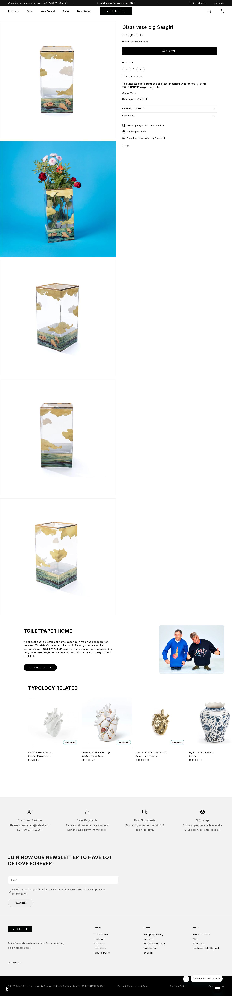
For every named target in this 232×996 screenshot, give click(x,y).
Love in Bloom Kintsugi (96, 752)
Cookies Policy (178, 986)
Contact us (150, 948)
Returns (148, 939)
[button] (209, 11)
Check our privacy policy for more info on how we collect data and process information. (58, 891)
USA (61, 3)
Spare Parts (102, 952)
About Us (198, 943)
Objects (99, 943)
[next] (158, 3)
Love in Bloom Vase (40, 752)
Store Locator (201, 934)
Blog (195, 939)
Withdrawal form (154, 943)
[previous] (73, 3)
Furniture (100, 948)
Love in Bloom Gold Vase (150, 752)
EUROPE (53, 3)
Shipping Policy (153, 934)
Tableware (101, 934)
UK (66, 3)
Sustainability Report (205, 948)
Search (148, 952)
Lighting (99, 939)
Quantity (127, 63)
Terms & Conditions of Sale (133, 986)
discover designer (40, 667)
